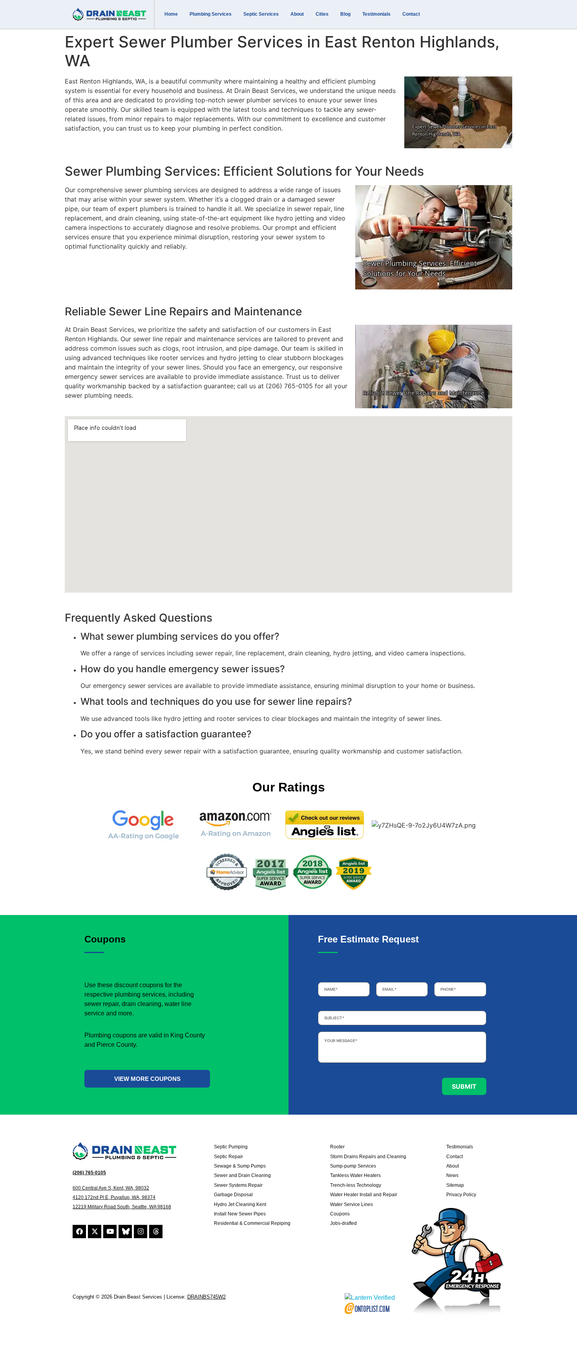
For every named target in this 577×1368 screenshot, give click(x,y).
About (297, 14)
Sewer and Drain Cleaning (242, 1175)
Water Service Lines (351, 1204)
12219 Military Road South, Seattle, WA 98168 (122, 1207)
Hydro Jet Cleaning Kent (240, 1204)
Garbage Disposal (233, 1194)
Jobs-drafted (343, 1223)
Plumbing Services (211, 14)
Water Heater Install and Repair (363, 1194)
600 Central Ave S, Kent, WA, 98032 (111, 1188)
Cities (322, 14)
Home (171, 14)
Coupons (340, 1214)
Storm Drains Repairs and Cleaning (368, 1156)
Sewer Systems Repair (238, 1185)
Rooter (337, 1147)
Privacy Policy (461, 1194)
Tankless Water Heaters (355, 1175)
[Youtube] (110, 1231)
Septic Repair (228, 1156)
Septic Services (261, 14)
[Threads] (156, 1231)
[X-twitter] (94, 1231)
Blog (345, 14)
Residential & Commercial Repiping (252, 1223)
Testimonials (376, 14)
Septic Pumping (231, 1147)
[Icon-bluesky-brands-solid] (125, 1231)
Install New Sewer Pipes (240, 1214)
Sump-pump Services (353, 1166)
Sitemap (455, 1185)
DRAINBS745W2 (206, 1297)
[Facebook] (79, 1231)
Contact (411, 14)
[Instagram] (140, 1231)
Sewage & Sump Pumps (240, 1166)
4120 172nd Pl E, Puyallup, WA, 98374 (114, 1197)
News (452, 1175)
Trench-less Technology (355, 1185)
